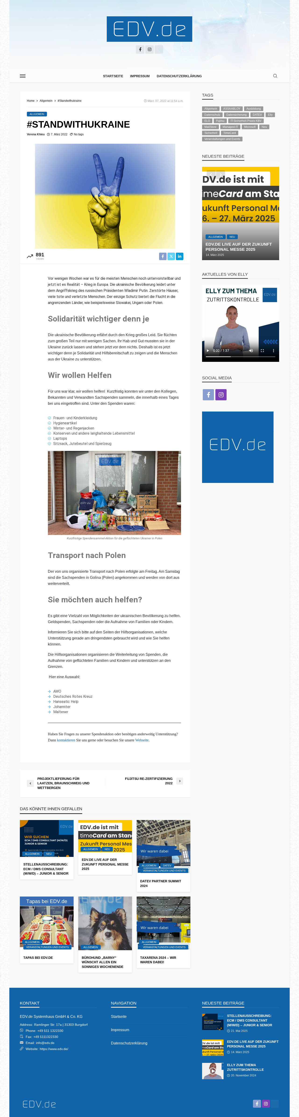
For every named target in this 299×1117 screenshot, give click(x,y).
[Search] (275, 76)
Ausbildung (253, 108)
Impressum (140, 76)
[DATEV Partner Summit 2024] (163, 847)
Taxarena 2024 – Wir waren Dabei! (158, 960)
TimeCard (229, 133)
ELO (207, 120)
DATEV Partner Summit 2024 (160, 883)
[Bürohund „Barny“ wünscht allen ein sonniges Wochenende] (105, 923)
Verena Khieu (36, 134)
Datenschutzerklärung (179, 76)
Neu (49, 853)
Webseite (142, 740)
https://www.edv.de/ (54, 1049)
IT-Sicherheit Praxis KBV (246, 120)
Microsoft (250, 127)
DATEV (167, 865)
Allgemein (37, 114)
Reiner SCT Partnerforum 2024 (237, 247)
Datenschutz (212, 114)
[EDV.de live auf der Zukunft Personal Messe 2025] (105, 836)
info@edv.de (45, 1043)
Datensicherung (236, 114)
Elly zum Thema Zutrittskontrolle (245, 1067)
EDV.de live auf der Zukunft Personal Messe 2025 (105, 864)
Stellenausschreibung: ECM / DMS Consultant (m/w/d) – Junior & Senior (45, 868)
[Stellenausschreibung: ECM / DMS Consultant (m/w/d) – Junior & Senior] (47, 838)
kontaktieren (66, 740)
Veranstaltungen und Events (164, 870)
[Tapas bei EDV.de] (47, 923)
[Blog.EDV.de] (149, 29)
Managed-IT (230, 127)
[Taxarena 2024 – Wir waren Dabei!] (163, 923)
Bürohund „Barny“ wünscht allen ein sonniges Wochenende (102, 962)
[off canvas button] (22, 76)
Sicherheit (210, 133)
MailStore (210, 127)
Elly (270, 114)
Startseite (113, 76)
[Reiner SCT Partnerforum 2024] (240, 213)
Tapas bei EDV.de (38, 958)
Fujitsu (220, 120)
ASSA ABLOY (231, 108)
